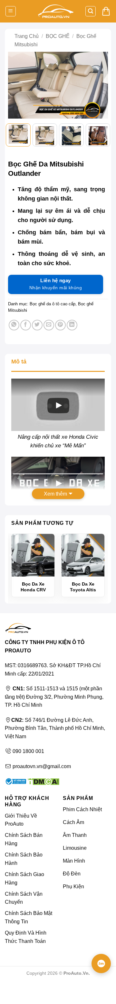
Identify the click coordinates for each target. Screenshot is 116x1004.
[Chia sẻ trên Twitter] (37, 325)
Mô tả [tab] (18, 361)
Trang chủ (27, 36)
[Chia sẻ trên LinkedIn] (72, 325)
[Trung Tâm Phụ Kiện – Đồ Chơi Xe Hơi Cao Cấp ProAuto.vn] (55, 11)
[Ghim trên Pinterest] (60, 325)
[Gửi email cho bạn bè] (49, 325)
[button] (10, 11)
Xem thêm (55, 494)
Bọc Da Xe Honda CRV (33, 586)
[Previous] (16, 87)
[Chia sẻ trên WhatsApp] (14, 325)
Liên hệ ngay (55, 284)
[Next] (100, 87)
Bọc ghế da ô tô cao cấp (52, 303)
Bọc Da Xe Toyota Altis (83, 586)
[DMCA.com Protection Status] (42, 781)
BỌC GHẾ (58, 36)
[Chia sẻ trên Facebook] (25, 325)
